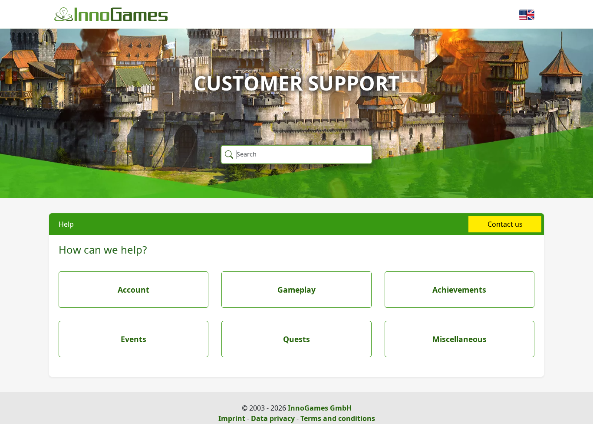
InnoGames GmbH (320, 408)
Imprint (231, 418)
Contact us (505, 224)
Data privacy (273, 418)
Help (66, 224)
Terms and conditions (337, 418)
